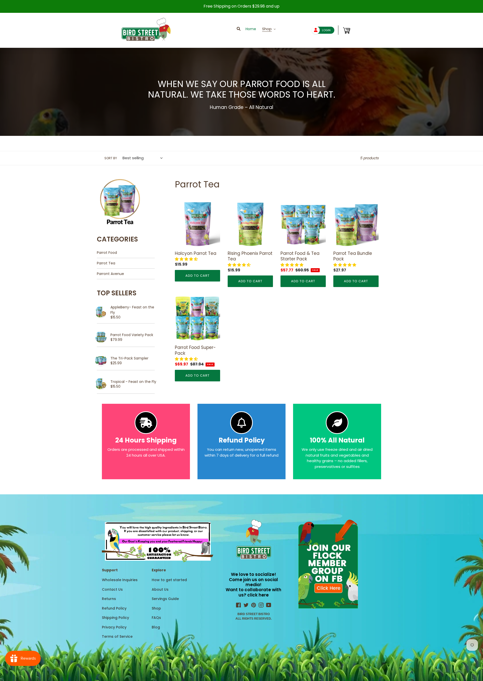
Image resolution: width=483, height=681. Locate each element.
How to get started (169, 579)
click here (258, 595)
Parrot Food (107, 252)
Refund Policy (114, 608)
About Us (160, 589)
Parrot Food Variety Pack (131, 334)
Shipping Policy (115, 617)
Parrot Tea (106, 263)
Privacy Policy (114, 627)
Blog (156, 627)
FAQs (156, 617)
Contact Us (112, 589)
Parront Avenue (110, 273)
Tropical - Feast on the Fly (133, 381)
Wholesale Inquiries (120, 579)
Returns (109, 598)
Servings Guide (165, 598)
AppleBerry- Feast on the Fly (132, 310)
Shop (156, 608)
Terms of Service (117, 636)
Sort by (110, 158)
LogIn (326, 30)
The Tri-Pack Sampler (129, 358)
